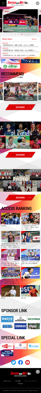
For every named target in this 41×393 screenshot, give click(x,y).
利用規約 (20, 383)
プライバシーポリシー (31, 381)
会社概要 (18, 381)
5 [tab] (25, 34)
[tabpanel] (20, 21)
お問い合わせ (7, 381)
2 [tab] (16, 34)
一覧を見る (34, 39)
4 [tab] (22, 34)
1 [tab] (12, 34)
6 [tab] (29, 34)
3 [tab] (19, 34)
